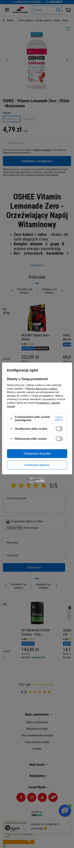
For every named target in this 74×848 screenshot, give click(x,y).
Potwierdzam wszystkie (37, 453)
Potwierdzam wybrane (37, 465)
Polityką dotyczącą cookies (41, 388)
